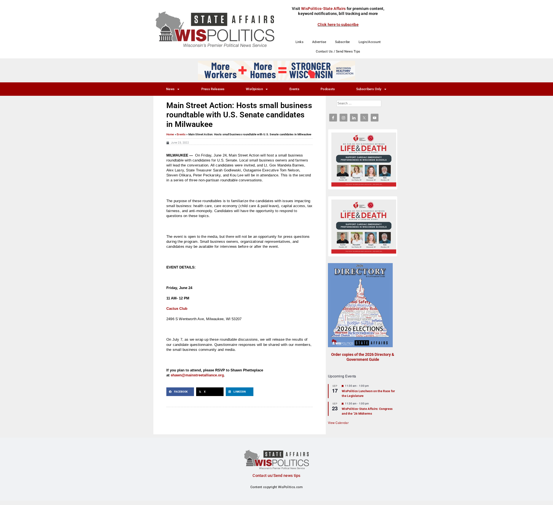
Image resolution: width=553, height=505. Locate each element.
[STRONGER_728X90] (276, 70)
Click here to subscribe (338, 24)
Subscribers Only (368, 89)
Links (300, 42)
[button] (180, 391)
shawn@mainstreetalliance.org (197, 375)
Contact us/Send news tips (276, 475)
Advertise (319, 42)
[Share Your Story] (363, 160)
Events (294, 89)
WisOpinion (254, 89)
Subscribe (342, 42)
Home (170, 134)
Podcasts (328, 89)
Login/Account (370, 42)
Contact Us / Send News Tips (338, 51)
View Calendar (338, 422)
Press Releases (213, 89)
